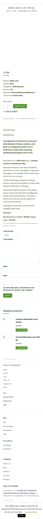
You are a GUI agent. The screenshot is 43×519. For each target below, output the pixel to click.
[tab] (21, 129)
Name (5, 266)
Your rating (8, 231)
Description (9, 130)
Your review (8, 239)
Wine (12, 119)
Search (38, 359)
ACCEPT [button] (21, 516)
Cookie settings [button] (31, 512)
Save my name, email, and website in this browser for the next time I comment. (18, 289)
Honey (5, 373)
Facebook (7, 449)
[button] (10, 111)
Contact (6, 475)
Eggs (5, 369)
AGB (4, 405)
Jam (5, 377)
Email (5, 276)
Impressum (7, 401)
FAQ (4, 393)
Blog (4, 467)
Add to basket (20, 106)
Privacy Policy (8, 397)
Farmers (6, 479)
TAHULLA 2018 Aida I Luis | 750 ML (27, 320)
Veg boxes (7, 384)
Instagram (7, 445)
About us (6, 464)
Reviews (6, 471)
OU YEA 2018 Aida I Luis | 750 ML (28, 338)
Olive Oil (6, 380)
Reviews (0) (8, 135)
